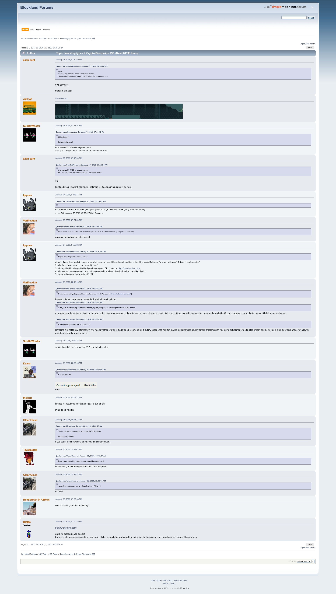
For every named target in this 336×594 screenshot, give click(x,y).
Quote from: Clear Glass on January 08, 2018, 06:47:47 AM (81, 456)
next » (312, 44)
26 (59, 48)
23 (51, 48)
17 (34, 48)
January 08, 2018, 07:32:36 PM (68, 499)
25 (56, 48)
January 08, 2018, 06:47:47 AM (68, 420)
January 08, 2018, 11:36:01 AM (68, 449)
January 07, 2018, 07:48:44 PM (68, 195)
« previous (305, 44)
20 (42, 48)
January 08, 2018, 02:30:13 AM (68, 363)
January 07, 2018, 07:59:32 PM (68, 245)
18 (37, 48)
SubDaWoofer (31, 125)
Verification (30, 220)
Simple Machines (180, 580)
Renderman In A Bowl (36, 499)
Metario (27, 397)
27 (62, 48)
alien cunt (29, 59)
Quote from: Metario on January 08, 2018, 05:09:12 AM (79, 426)
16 (32, 48)
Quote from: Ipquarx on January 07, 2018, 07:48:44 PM (79, 227)
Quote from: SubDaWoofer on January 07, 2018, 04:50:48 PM (81, 66)
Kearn (26, 363)
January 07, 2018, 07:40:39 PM (68, 158)
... (30, 48)
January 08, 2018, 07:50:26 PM (68, 521)
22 (49, 48)
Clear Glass (30, 420)
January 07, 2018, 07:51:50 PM (68, 220)
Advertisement (61, 98)
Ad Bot (27, 98)
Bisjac (27, 521)
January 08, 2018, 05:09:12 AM (68, 397)
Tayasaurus (30, 449)
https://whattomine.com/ (129, 268)
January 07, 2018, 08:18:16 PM (68, 282)
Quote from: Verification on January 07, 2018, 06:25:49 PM (81, 201)
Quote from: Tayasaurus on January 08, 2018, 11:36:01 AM (81, 481)
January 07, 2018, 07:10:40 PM (68, 59)
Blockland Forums (36, 7)
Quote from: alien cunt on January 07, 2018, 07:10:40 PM (80, 132)
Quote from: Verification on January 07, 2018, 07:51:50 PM (81, 251)
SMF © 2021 (167, 580)
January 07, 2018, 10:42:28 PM (68, 341)
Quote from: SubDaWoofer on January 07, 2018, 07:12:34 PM (81, 165)
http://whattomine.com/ (65, 528)
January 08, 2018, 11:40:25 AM (68, 474)
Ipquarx (27, 195)
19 (40, 48)
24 (54, 48)
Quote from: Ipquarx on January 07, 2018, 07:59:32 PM (79, 289)
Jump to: (292, 561)
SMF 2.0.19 (156, 580)
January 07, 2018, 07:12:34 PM (68, 125)
